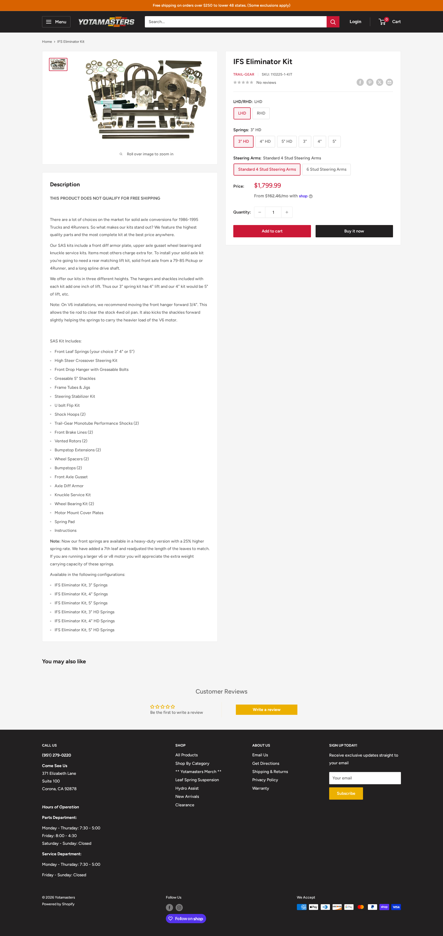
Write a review (266, 709)
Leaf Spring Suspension (197, 779)
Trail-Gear (243, 74)
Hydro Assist (187, 788)
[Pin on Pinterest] (370, 82)
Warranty (260, 788)
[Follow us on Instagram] (179, 907)
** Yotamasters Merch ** (198, 771)
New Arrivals (187, 796)
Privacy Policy (265, 779)
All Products (186, 754)
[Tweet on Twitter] (379, 82)
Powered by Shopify (58, 904)
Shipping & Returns (270, 771)
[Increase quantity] (286, 212)
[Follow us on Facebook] (169, 907)
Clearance (184, 804)
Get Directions (265, 763)
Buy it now (354, 231)
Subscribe (346, 793)
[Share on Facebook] (360, 82)
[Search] (333, 21)
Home (47, 41)
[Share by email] (389, 82)
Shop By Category (192, 763)
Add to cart (272, 231)
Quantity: (242, 212)
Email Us (260, 754)
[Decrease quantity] (259, 212)
